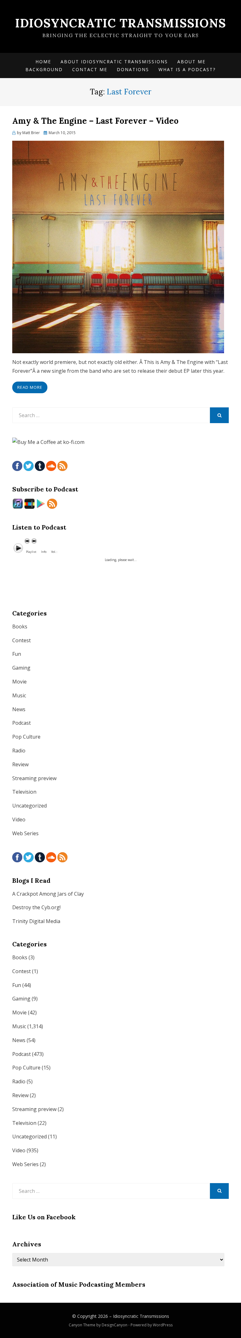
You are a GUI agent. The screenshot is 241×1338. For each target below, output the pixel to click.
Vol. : (54, 552)
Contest (21, 640)
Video (18, 819)
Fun (16, 653)
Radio (18, 750)
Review (20, 764)
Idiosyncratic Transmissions (120, 23)
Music (19, 695)
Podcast (21, 722)
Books (19, 626)
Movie (19, 681)
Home (43, 62)
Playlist (31, 552)
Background (44, 69)
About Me (191, 62)
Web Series (25, 833)
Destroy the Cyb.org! (36, 907)
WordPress (163, 1325)
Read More (29, 387)
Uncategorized (29, 805)
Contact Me (89, 69)
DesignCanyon (114, 1325)
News (18, 709)
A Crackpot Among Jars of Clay (48, 893)
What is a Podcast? (187, 69)
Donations (133, 69)
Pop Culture (26, 736)
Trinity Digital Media (36, 921)
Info (43, 552)
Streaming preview (34, 778)
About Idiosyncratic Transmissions (114, 62)
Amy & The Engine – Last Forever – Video (95, 121)
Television (24, 791)
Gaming (21, 667)
